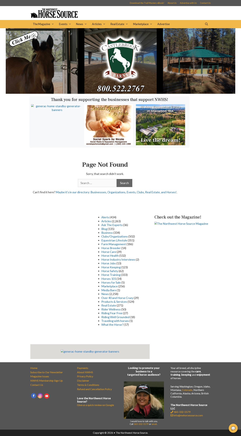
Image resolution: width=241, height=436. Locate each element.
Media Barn (108, 290)
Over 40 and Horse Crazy (117, 298)
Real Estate (117, 24)
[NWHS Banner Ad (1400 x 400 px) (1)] (120, 92)
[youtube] (46, 396)
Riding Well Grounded (115, 317)
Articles (97, 24)
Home (33, 367)
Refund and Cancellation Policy (94, 389)
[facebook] (33, 395)
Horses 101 (108, 278)
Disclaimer (83, 380)
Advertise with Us (188, 3)
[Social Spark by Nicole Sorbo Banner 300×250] (108, 144)
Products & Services (114, 301)
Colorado (187, 389)
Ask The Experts (111, 225)
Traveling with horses (115, 321)
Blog (104, 229)
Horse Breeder (111, 248)
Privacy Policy (85, 376)
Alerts (105, 217)
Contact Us (205, 3)
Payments (82, 367)
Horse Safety (109, 271)
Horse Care (108, 252)
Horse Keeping (111, 267)
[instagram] (40, 395)
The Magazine (41, 24)
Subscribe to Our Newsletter (46, 372)
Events (63, 24)
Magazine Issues (39, 376)
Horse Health (110, 255)
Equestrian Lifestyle (114, 240)
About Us (172, 3)
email (154, 424)
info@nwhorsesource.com (188, 415)
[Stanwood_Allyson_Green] (160, 144)
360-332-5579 (141, 424)
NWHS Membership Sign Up (46, 380)
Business (107, 232)
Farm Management (113, 244)
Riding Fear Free (111, 313)
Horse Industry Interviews (118, 259)
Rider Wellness (111, 309)
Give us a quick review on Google (95, 404)
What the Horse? (112, 324)
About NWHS (85, 372)
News (79, 24)
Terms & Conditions (88, 384)
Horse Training (110, 275)
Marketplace (141, 24)
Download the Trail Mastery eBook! (147, 3)
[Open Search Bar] (206, 24)
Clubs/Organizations (114, 236)
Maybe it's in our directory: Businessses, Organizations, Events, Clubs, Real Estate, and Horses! (116, 192)
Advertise (163, 24)
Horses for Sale (111, 282)
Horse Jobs (108, 263)
